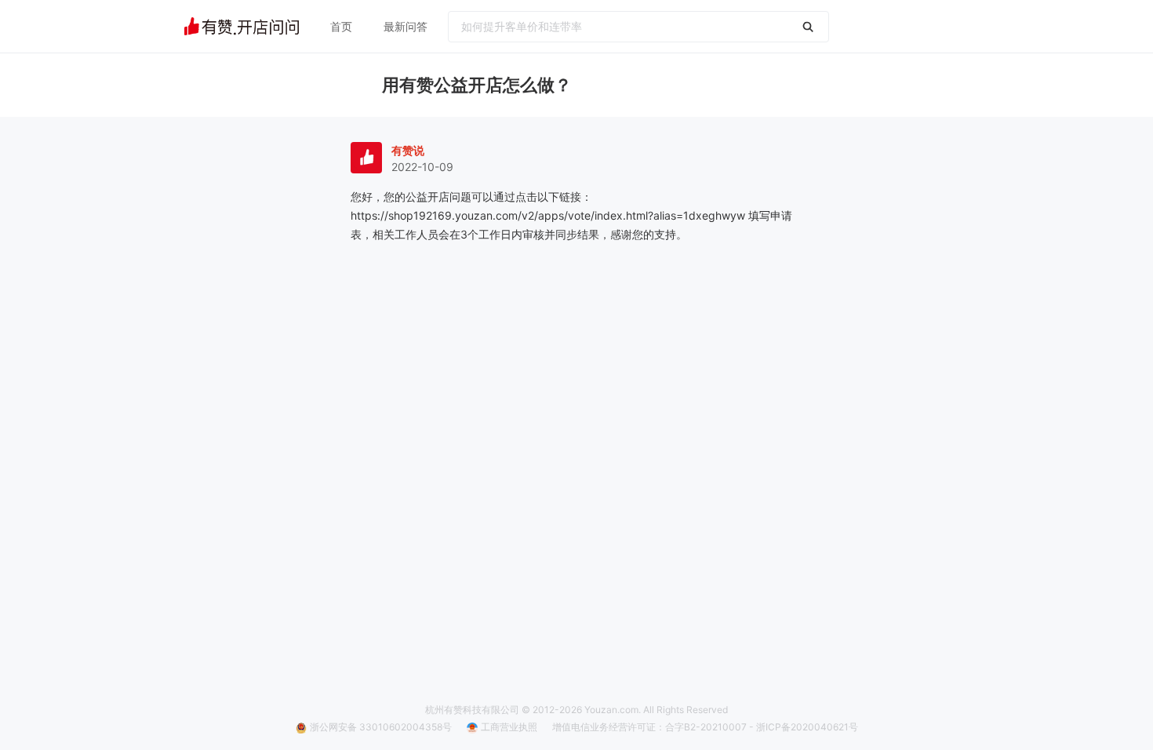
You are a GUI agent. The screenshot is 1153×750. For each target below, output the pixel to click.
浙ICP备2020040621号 (807, 727)
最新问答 (405, 26)
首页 (341, 26)
